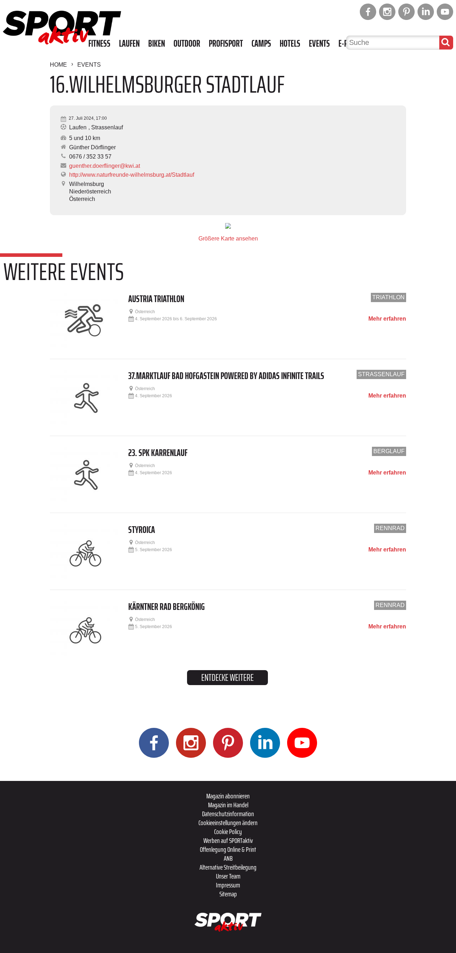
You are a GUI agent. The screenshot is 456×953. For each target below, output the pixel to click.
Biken (156, 43)
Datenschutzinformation (228, 813)
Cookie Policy (228, 831)
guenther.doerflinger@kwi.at (104, 166)
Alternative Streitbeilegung (228, 867)
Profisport (226, 43)
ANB (228, 858)
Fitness (99, 43)
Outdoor (186, 43)
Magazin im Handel (228, 804)
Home (58, 65)
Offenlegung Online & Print (228, 849)
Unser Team (228, 876)
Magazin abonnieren (228, 796)
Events (319, 43)
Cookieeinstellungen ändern (228, 822)
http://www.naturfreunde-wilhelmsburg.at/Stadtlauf (131, 175)
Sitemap (228, 894)
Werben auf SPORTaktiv (228, 840)
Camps (261, 43)
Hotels (290, 43)
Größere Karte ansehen (228, 238)
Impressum (228, 885)
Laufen (129, 43)
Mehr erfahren (387, 319)
